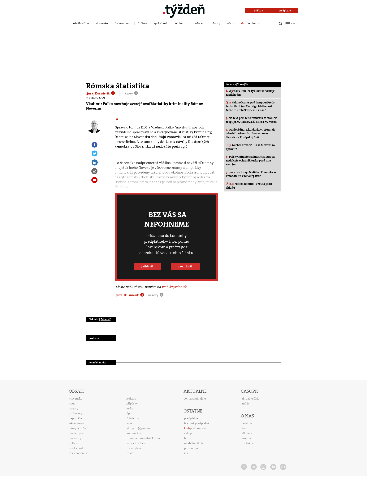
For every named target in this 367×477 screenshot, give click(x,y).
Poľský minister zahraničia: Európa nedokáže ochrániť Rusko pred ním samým (250, 160)
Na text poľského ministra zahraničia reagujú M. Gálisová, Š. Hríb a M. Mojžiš (251, 120)
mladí (130, 453)
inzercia (246, 438)
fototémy (133, 418)
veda (130, 408)
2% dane (246, 433)
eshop (230, 23)
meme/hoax (135, 448)
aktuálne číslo (80, 23)
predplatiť (185, 266)
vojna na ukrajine (195, 398)
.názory (127, 93)
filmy (187, 438)
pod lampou (181, 23)
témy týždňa (77, 428)
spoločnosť (160, 23)
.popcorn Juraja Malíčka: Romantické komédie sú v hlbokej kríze (251, 174)
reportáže (75, 418)
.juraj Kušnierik (98, 93)
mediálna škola (194, 443)
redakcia (247, 423)
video (130, 423)
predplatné (191, 418)
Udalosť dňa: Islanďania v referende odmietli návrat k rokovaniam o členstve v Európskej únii (250, 133)
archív (245, 403)
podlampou (76, 433)
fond (244, 428)
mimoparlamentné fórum (143, 438)
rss (186, 453)
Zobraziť (105, 319)
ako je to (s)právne (138, 428)
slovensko (102, 23)
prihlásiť (147, 266)
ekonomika (76, 423)
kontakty (247, 443)
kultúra (142, 23)
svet (72, 403)
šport (130, 413)
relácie (199, 23)
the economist (123, 23)
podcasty (214, 23)
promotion (191, 448)
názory (73, 408)
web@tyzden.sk (174, 287)
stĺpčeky (132, 403)
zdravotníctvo (136, 443)
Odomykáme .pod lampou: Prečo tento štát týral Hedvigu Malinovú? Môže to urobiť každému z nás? (250, 106)
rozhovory (75, 413)
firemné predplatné (196, 423)
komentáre (134, 433)
